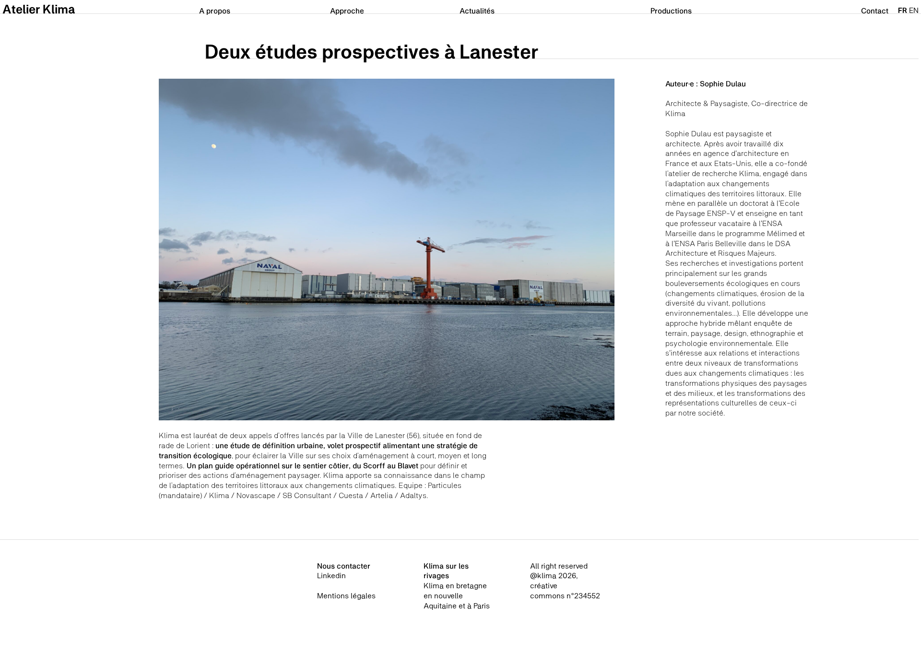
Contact (874, 10)
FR (902, 10)
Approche (347, 10)
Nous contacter (343, 565)
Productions (671, 10)
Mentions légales (346, 595)
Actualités (477, 10)
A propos (214, 10)
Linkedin (331, 575)
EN (914, 10)
